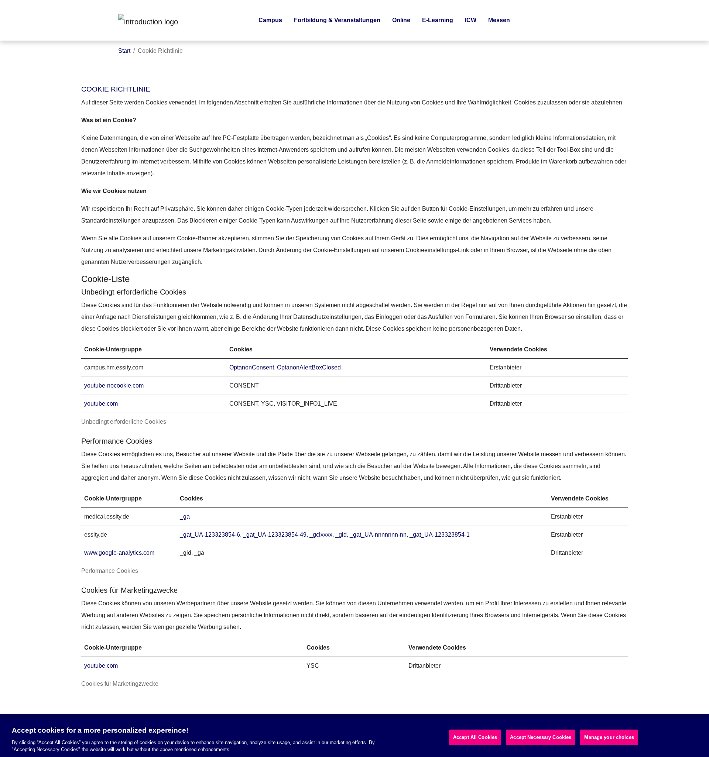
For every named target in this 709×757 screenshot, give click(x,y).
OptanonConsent (251, 367)
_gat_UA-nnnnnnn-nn (378, 534)
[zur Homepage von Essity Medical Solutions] (173, 20)
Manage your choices (609, 737)
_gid (341, 534)
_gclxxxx (320, 534)
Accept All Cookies (475, 737)
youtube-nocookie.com (114, 385)
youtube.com (101, 403)
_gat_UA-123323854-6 (210, 534)
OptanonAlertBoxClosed (309, 367)
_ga (185, 516)
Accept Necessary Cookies (540, 737)
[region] (354, 738)
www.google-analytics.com (119, 553)
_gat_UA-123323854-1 (440, 534)
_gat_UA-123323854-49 (274, 534)
